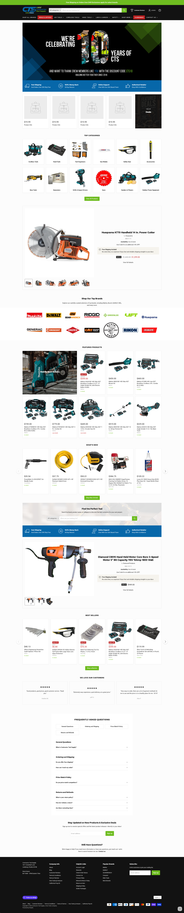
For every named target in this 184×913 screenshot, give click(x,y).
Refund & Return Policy (83, 880)
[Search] (124, 10)
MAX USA (111, 486)
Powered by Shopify (28, 907)
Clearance (139, 17)
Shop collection (92, 668)
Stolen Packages (81, 888)
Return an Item (80, 883)
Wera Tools (140, 655)
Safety (115, 17)
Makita (82, 389)
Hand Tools (87, 17)
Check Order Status (82, 872)
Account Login (80, 867)
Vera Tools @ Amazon (55, 880)
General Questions (67, 726)
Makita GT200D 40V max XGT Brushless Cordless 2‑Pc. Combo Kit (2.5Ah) (147, 383)
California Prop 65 (54, 883)
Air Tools (58, 17)
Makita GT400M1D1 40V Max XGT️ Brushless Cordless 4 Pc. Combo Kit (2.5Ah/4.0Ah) (35, 429)
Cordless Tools (72, 17)
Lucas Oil (139, 485)
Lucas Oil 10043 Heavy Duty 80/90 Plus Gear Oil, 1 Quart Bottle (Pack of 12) (148, 481)
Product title (28, 125)
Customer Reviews (54, 872)
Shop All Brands (29, 17)
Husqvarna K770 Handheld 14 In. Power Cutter (128, 232)
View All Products (92, 199)
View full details (128, 262)
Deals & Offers (45, 17)
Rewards (78, 870)
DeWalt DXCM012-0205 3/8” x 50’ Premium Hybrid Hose (62, 480)
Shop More (126, 17)
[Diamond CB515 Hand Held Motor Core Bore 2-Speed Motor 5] (29, 601)
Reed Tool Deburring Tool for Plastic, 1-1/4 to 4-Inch (89, 650)
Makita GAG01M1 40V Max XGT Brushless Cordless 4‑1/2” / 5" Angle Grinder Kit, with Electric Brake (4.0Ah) (90, 384)
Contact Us (151, 17)
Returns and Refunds (67, 732)
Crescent (105, 875)
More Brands (106, 880)
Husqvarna (129, 236)
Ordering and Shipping (92, 726)
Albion (26, 653)
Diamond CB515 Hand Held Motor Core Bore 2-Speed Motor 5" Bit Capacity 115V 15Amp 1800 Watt (128, 558)
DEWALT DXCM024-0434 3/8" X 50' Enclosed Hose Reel (91, 480)
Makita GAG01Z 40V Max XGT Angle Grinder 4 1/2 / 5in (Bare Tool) (146, 429)
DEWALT (54, 483)
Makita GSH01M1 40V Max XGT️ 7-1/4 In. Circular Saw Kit (91, 428)
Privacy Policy (80, 878)
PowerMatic (27, 483)
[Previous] (18, 471)
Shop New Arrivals (92, 498)
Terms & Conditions (55, 875)
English (157, 897)
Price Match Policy (116, 726)
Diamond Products (129, 563)
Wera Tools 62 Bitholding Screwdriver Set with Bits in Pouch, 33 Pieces (148, 651)
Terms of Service (54, 878)
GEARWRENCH (107, 872)
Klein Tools (106, 878)
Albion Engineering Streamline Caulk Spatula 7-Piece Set (33, 650)
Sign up (109, 833)
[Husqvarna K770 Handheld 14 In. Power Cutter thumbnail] (28, 283)
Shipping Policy (80, 886)
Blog (50, 870)
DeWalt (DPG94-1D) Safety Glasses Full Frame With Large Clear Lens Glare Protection (63, 651)
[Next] (165, 471)
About (51, 867)
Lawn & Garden (102, 17)
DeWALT (105, 870)
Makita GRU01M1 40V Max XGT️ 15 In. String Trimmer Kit (120, 428)
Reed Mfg (82, 653)
